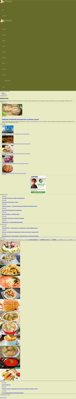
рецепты (47, 239)
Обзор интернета (7, 80)
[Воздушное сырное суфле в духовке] (10, 345)
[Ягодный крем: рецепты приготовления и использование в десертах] (7, 162)
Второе (3, 40)
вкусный (1, 239)
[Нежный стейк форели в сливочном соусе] (10, 380)
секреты (61, 239)
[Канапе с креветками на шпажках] (10, 298)
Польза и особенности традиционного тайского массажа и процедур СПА (16, 143)
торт (72, 239)
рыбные (51, 239)
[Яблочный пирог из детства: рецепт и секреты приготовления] (7, 172)
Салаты (3, 46)
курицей (16, 239)
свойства (57, 239)
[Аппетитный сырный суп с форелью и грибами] (10, 333)
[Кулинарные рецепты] (6, 3)
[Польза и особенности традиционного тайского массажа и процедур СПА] (7, 142)
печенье (23, 239)
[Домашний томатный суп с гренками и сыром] (10, 287)
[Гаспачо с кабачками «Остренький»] (10, 368)
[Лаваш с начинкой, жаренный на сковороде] (10, 356)
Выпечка (4, 57)
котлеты (12, 239)
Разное (3, 74)
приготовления (33, 239)
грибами (4, 239)
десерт (7, 239)
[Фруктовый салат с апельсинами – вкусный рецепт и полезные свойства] (7, 152)
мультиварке (20, 239)
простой (39, 239)
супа (68, 239)
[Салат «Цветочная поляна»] (10, 252)
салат (54, 239)
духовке (9, 239)
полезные (27, 239)
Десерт (3, 63)
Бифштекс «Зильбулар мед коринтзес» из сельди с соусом (20, 119)
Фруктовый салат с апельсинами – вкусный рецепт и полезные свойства (16, 153)
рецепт (42, 239)
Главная (1, 95)
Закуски (4, 52)
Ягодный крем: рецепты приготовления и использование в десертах (15, 163)
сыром (70, 239)
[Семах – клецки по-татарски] (10, 275)
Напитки (4, 69)
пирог (25, 239)
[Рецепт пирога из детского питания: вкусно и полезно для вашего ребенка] (10, 310)
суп (66, 239)
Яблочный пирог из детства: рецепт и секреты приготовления (14, 173)
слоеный (64, 239)
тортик (75, 239)
